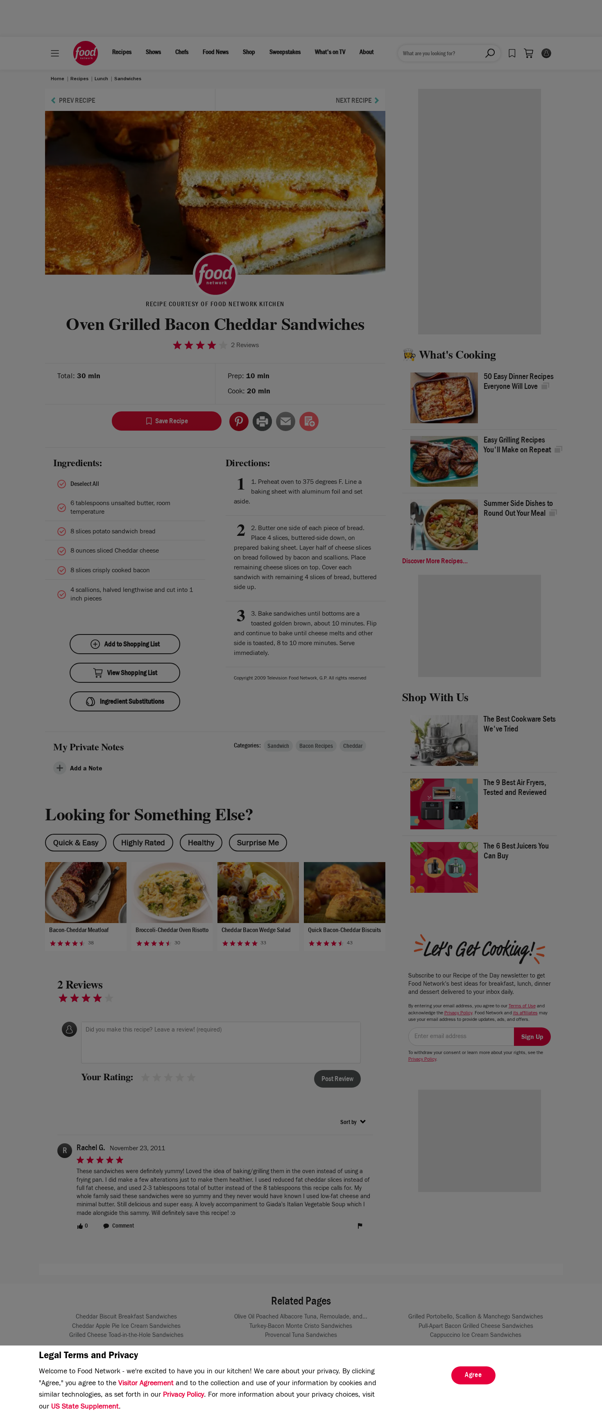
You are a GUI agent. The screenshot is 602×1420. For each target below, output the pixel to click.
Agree (473, 1375)
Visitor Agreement (146, 1384)
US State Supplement (85, 1407)
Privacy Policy (183, 1395)
